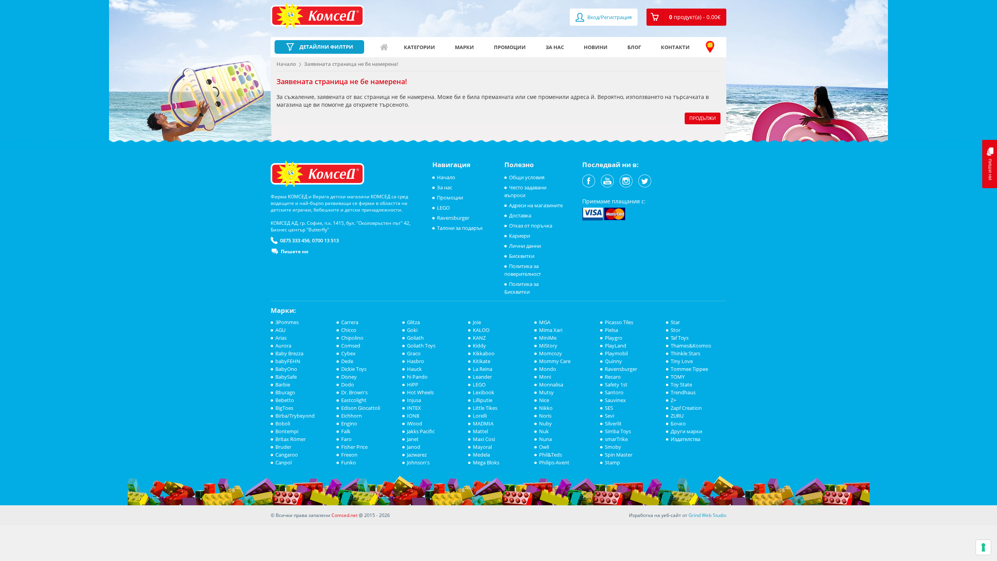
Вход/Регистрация (609, 17)
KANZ (479, 337)
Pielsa (611, 329)
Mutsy (546, 392)
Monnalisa (551, 384)
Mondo (547, 368)
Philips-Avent (554, 462)
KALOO (481, 329)
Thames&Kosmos (691, 345)
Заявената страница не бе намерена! (351, 63)
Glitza (413, 322)
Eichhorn (351, 415)
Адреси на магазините (710, 47)
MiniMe (548, 337)
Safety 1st (616, 384)
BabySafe (286, 376)
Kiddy (479, 345)
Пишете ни (294, 251)
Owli (544, 446)
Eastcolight (353, 400)
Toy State (681, 384)
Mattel (480, 431)
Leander (482, 376)
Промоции (510, 47)
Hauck (414, 368)
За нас (555, 47)
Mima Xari (550, 329)
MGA (544, 322)
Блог (634, 47)
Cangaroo (286, 454)
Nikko (546, 407)
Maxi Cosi (484, 439)
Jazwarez (417, 454)
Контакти (675, 47)
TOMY (678, 376)
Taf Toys (680, 337)
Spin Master (618, 454)
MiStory (548, 345)
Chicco (348, 329)
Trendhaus (683, 392)
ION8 (413, 415)
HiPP (412, 384)
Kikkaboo (484, 353)
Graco (414, 353)
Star (675, 322)
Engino (349, 423)
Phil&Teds (550, 454)
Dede (347, 361)
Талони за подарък (460, 227)
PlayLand (615, 345)
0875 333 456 (295, 240)
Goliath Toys (421, 345)
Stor (675, 329)
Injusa (414, 400)
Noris (545, 415)
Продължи (702, 118)
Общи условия (526, 177)
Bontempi (286, 431)
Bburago (285, 392)
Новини (596, 47)
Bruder (283, 446)
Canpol (283, 462)
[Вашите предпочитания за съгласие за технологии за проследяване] (983, 547)
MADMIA (483, 423)
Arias (281, 337)
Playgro (613, 337)
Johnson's (418, 462)
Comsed (350, 345)
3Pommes (287, 322)
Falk (346, 431)
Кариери (519, 235)
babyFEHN (287, 361)
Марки (464, 47)
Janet (413, 439)
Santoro (614, 392)
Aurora (283, 345)
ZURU (677, 415)
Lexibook (483, 392)
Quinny (613, 361)
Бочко (678, 423)
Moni (545, 376)
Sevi (609, 415)
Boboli (282, 423)
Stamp (612, 462)
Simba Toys (618, 431)
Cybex (348, 353)
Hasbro (415, 361)
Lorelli (480, 415)
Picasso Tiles (619, 322)
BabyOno (286, 368)
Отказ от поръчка (530, 225)
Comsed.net (344, 515)
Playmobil (616, 353)
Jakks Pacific (421, 431)
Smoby (613, 446)
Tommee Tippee (689, 368)
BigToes (284, 407)
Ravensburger (453, 217)
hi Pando (417, 376)
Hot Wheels (420, 392)
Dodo (347, 384)
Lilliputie (482, 400)
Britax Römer (290, 439)
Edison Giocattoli (360, 407)
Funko (348, 462)
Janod (413, 446)
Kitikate (481, 361)
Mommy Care (555, 361)
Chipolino (352, 337)
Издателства (685, 439)
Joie (477, 322)
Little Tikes (485, 407)
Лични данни (525, 245)
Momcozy (550, 353)
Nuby (545, 423)
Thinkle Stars (685, 353)
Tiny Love (682, 361)
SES (609, 407)
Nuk (544, 431)
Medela (481, 454)
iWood (414, 423)
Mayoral (482, 446)
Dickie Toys (353, 368)
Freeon (349, 454)
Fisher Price (354, 446)
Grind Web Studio (707, 515)
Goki (412, 329)
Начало (384, 47)
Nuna (545, 439)
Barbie (282, 384)
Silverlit (613, 423)
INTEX (414, 407)
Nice (544, 400)
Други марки (686, 431)
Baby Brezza (289, 353)
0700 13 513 (325, 240)
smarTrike (616, 439)
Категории (419, 47)
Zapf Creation (686, 407)
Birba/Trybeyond (295, 415)
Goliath (415, 337)
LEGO (443, 207)
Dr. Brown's (354, 392)
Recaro (613, 376)
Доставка (520, 215)
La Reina (482, 368)
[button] (686, 17)
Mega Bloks (486, 462)
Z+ (673, 400)
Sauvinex (615, 400)
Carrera (349, 322)
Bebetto (284, 400)
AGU (280, 329)
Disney (349, 376)
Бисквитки (521, 255)
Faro (346, 439)
